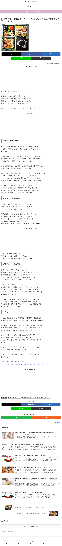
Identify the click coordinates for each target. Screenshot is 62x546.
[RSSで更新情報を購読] (46, 417)
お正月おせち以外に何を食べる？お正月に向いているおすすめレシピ (25, 364)
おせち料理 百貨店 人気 (44, 397)
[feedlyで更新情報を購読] (16, 417)
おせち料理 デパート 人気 (15, 397)
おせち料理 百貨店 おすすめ (29, 397)
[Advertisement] (31, 78)
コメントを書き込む (31, 526)
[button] (41, 58)
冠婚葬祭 (5, 397)
